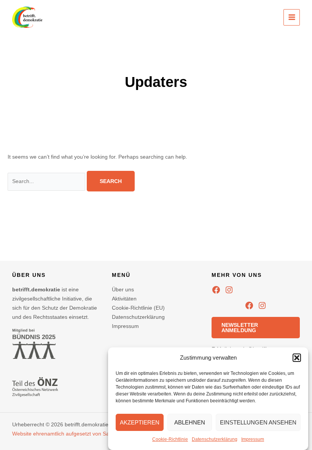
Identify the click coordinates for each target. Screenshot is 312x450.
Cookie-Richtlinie (170, 439)
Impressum (252, 439)
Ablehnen (189, 422)
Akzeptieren (139, 422)
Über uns (123, 289)
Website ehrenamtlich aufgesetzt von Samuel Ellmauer (78, 434)
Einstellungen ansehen (258, 422)
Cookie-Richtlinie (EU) (138, 308)
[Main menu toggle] (291, 17)
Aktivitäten (124, 299)
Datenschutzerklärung (214, 439)
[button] (297, 358)
